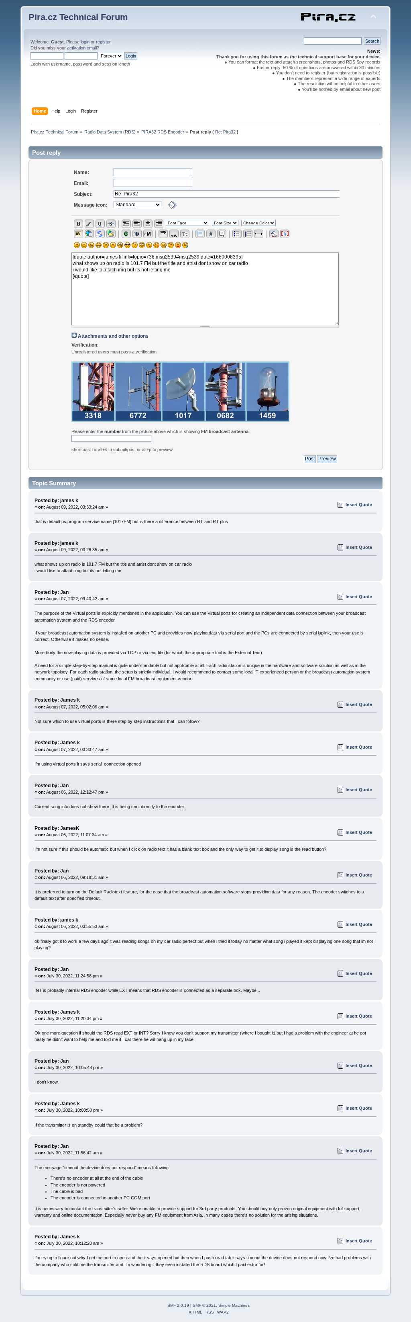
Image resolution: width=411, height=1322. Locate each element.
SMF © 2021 (204, 1305)
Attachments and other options (113, 336)
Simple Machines (234, 1305)
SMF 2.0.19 (178, 1305)
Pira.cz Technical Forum (78, 17)
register (103, 41)
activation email (82, 47)
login (85, 41)
